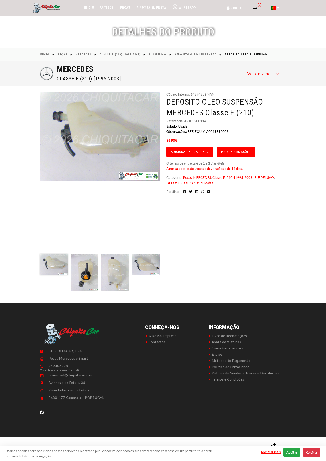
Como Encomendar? (228, 348)
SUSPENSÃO (157, 54)
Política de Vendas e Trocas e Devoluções (246, 373)
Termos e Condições (228, 379)
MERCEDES (83, 54)
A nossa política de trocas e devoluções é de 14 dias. (204, 169)
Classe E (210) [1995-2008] (120, 54)
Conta (235, 8)
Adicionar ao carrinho (190, 151)
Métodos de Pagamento (231, 361)
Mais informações (236, 151)
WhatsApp (187, 8)
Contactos (157, 342)
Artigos (107, 7)
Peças (125, 7)
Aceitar (291, 452)
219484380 (58, 366)
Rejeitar (312, 452)
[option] (100, 136)
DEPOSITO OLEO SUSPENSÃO (195, 54)
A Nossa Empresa (151, 7)
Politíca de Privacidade (230, 367)
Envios (217, 354)
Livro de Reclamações (229, 336)
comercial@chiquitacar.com (71, 375)
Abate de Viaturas (226, 342)
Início (89, 7)
